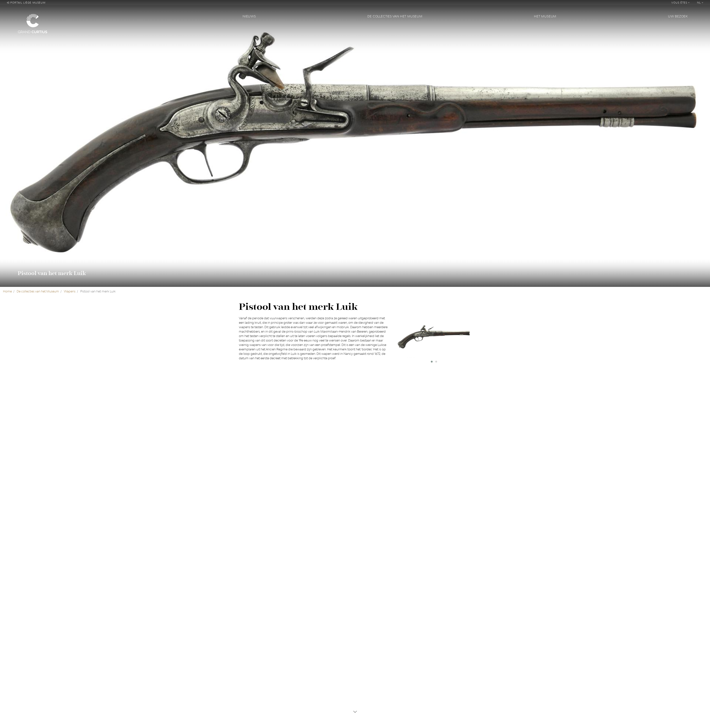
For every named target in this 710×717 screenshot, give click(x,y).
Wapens (69, 291)
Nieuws (249, 16)
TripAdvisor (247, 639)
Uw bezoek (678, 16)
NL (699, 2)
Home (7, 291)
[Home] (128, 23)
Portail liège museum (27, 2)
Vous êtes (679, 2)
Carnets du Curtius (311, 639)
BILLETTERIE (425, 673)
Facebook (246, 633)
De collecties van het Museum (394, 16)
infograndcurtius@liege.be (435, 663)
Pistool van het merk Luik (52, 273)
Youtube (245, 645)
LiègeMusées (307, 633)
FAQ (360, 633)
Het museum (545, 16)
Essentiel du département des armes (324, 651)
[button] (432, 361)
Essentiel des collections (315, 645)
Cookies (362, 639)
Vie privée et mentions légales (378, 645)
